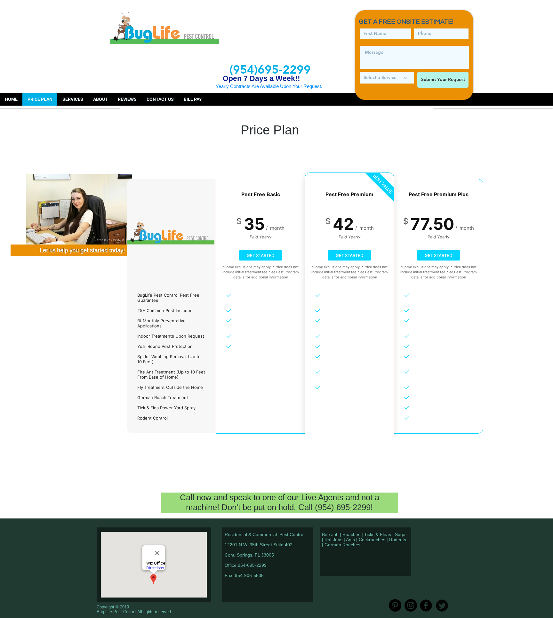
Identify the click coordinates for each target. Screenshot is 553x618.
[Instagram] (411, 605)
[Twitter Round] (442, 605)
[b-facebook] (426, 605)
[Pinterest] (395, 605)
